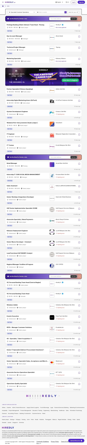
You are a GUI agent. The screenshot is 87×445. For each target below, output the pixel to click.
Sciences (4, 413)
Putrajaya (18, 419)
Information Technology (76, 410)
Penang (23, 419)
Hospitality (4, 410)
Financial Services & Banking (61, 407)
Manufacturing (54, 410)
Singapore (15, 422)
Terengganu (48, 419)
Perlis (32, 419)
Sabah (78, 419)
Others (3, 407)
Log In (74, 2)
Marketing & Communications (77, 407)
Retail (43, 413)
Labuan (9, 422)
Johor (28, 419)
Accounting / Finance (13, 413)
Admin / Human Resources (18, 407)
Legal (51, 407)
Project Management (14, 410)
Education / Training (37, 410)
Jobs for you (72, 12)
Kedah (36, 419)
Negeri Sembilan (62, 419)
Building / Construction (25, 413)
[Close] (79, 18)
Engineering (46, 410)
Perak (74, 419)
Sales (67, 410)
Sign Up (81, 2)
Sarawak (4, 422)
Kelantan (42, 419)
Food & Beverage (44, 407)
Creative (9, 407)
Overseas (21, 422)
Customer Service (36, 413)
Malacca (55, 419)
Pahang (69, 419)
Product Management (25, 410)
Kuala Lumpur (5, 419)
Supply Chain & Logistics (33, 407)
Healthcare (62, 410)
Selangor (12, 419)
